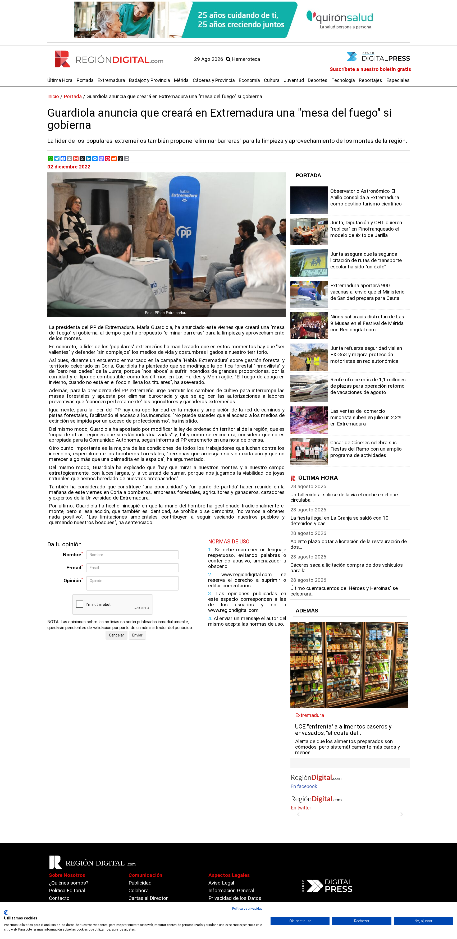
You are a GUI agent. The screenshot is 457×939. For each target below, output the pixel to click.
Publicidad (140, 883)
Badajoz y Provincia (149, 80)
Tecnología (343, 80)
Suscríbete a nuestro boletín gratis (370, 69)
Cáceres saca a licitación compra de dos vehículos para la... (346, 568)
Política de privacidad (247, 908)
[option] (228, 20)
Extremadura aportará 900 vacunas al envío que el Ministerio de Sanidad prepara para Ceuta (367, 291)
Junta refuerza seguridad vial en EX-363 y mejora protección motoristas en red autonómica (366, 354)
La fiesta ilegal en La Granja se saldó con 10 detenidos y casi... (339, 520)
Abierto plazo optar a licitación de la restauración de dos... (348, 544)
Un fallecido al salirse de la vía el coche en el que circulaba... (344, 497)
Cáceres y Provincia (214, 80)
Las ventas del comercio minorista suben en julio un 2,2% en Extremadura (365, 417)
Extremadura (111, 80)
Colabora (139, 890)
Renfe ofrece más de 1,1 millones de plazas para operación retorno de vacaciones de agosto (368, 386)
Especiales (398, 80)
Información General (231, 890)
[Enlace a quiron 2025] (228, 20)
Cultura (272, 80)
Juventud (294, 80)
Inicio (53, 96)
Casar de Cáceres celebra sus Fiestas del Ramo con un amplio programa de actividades (366, 448)
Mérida (181, 80)
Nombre (73, 554)
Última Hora (59, 80)
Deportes (317, 80)
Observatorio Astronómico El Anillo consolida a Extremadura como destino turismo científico (366, 197)
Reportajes (370, 80)
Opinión (73, 580)
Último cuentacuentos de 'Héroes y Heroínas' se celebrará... (344, 591)
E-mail (74, 567)
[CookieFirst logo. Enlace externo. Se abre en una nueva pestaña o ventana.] (6, 912)
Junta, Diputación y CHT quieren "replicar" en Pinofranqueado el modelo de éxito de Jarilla (366, 228)
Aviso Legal (221, 883)
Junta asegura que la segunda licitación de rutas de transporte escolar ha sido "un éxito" (366, 260)
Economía (249, 80)
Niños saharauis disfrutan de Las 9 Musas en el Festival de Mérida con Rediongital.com (367, 323)
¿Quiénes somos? (68, 883)
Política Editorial (67, 890)
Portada (85, 80)
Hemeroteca (245, 59)
